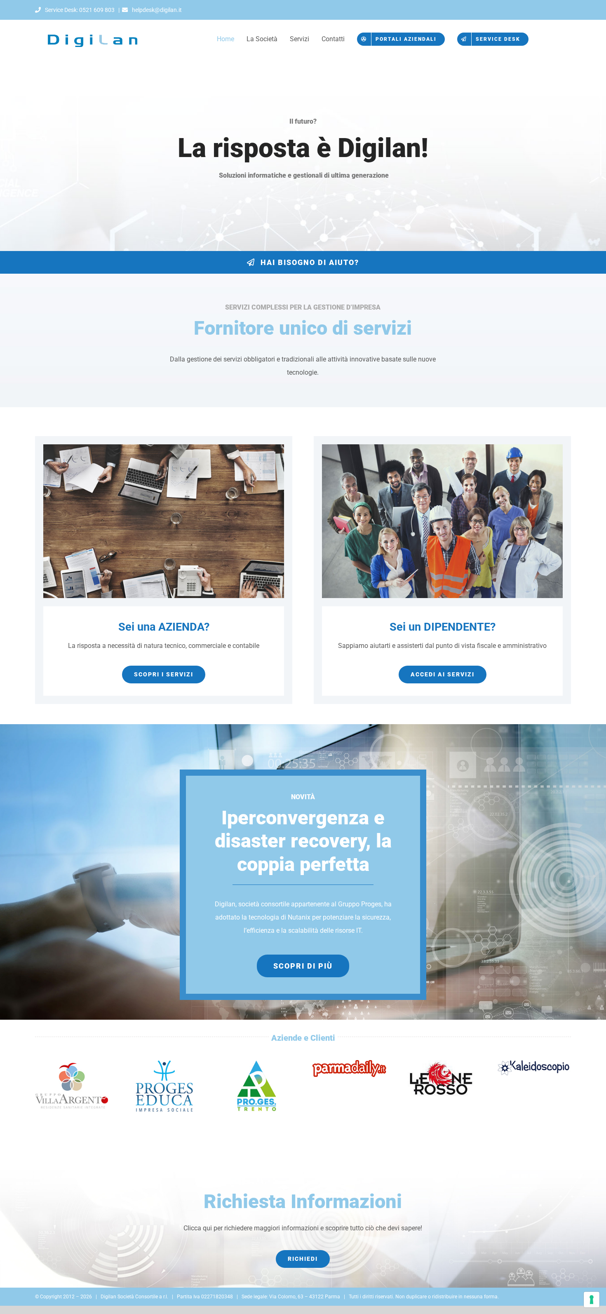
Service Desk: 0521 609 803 (79, 10)
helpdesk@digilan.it (156, 10)
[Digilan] (94, 23)
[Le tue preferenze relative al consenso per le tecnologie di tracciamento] (591, 1299)
